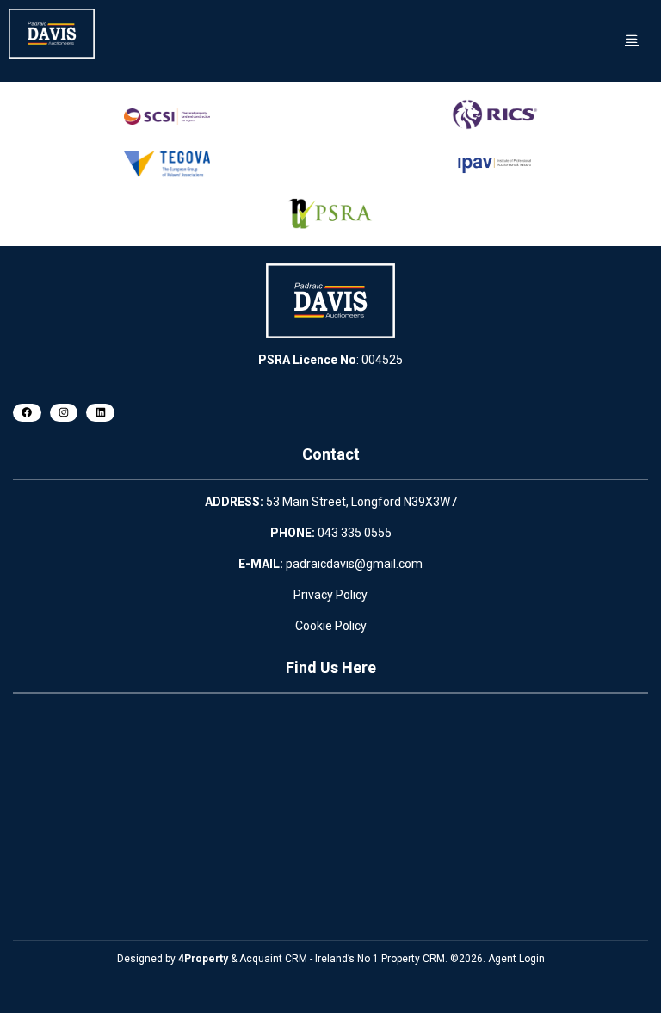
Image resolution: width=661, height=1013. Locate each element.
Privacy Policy (330, 595)
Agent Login (516, 959)
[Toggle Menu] (632, 39)
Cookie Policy (331, 626)
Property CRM (413, 959)
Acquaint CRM (273, 959)
